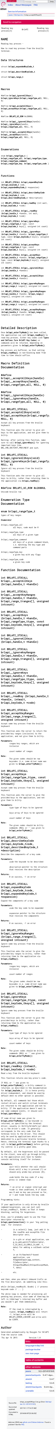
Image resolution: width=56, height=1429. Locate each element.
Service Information (17, 11)
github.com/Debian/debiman (33, 1422)
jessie (11, 15)
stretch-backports (34, 1387)
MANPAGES (11, 1)
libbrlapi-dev (18, 15)
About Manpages (23, 5)
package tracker (33, 1349)
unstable (30, 1391)
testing (29, 1383)
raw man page (32, 1353)
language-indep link (35, 1345)
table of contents (35, 1360)
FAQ (36, 5)
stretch (29, 1379)
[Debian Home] (3, 5)
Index (10, 5)
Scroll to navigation (12, 22)
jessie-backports (33, 1375)
